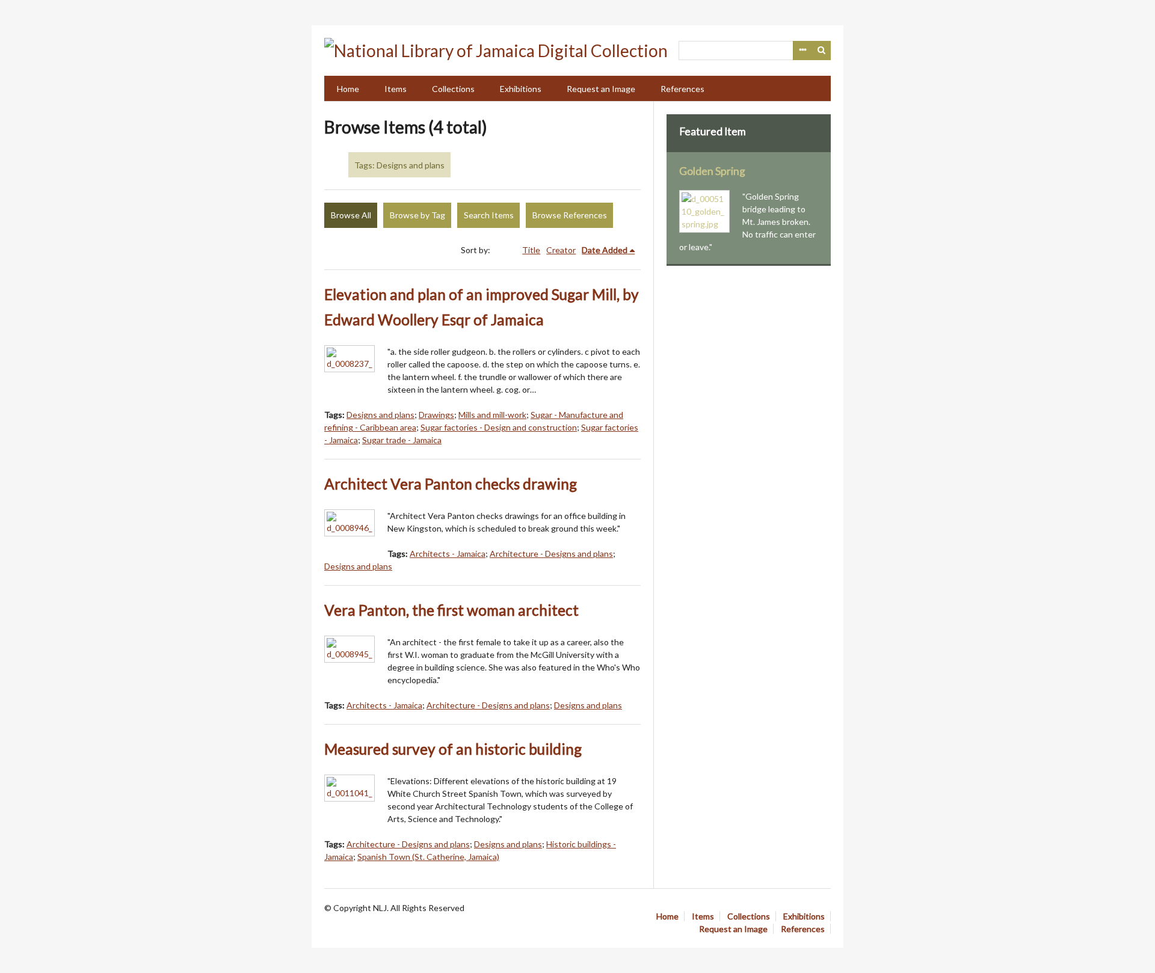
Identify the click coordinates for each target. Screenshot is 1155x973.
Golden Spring (712, 171)
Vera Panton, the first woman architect (451, 610)
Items (395, 89)
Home (348, 89)
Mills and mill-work (492, 415)
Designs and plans (380, 415)
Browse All (351, 215)
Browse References (569, 215)
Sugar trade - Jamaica (402, 440)
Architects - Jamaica (447, 553)
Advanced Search (802, 50)
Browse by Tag (417, 215)
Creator (561, 250)
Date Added (604, 250)
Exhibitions (520, 89)
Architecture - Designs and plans (551, 553)
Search (821, 50)
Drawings (436, 415)
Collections (453, 89)
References (682, 89)
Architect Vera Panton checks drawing (450, 484)
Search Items (489, 215)
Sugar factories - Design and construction (498, 427)
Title (531, 250)
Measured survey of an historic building (453, 749)
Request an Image (601, 89)
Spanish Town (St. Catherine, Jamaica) (428, 857)
